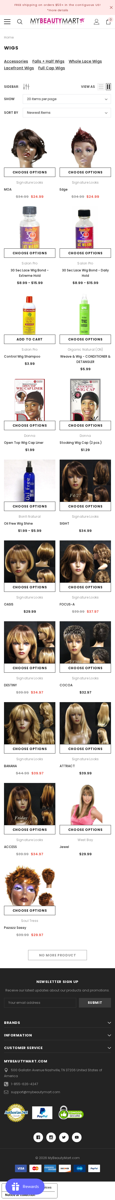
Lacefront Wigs (19, 68)
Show (9, 99)
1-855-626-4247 (24, 1084)
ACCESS (10, 847)
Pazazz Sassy (15, 927)
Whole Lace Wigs (85, 61)
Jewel (64, 847)
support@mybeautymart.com (35, 1092)
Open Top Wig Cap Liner (23, 442)
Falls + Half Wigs (48, 61)
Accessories (16, 61)
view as (88, 86)
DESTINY (10, 685)
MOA (7, 189)
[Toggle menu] (7, 21)
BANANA (10, 766)
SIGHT (64, 523)
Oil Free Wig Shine (18, 523)
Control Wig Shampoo (22, 356)
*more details (57, 10)
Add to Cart (30, 339)
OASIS (8, 604)
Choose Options (30, 172)
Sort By (11, 112)
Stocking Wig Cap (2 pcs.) (81, 442)
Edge (64, 189)
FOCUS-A (67, 604)
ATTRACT (67, 766)
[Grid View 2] (108, 86)
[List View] (101, 86)
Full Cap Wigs (51, 68)
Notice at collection (20, 1195)
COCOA (66, 685)
